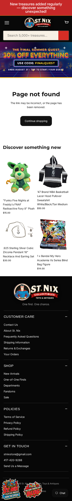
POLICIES (12, 409)
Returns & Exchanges (17, 348)
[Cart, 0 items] (66, 22)
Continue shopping (36, 120)
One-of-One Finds (15, 379)
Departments (12, 385)
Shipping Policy (13, 434)
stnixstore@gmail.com (18, 454)
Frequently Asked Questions (21, 336)
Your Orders (11, 354)
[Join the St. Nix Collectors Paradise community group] (10, 489)
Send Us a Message (16, 466)
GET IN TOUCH (16, 446)
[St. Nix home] (37, 22)
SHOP (9, 366)
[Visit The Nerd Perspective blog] (33, 490)
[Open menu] (7, 23)
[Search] (63, 35)
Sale (6, 397)
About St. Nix (12, 330)
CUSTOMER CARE (19, 316)
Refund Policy (12, 428)
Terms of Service (14, 416)
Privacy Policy (12, 422)
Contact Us (11, 324)
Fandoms (9, 391)
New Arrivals (11, 373)
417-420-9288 (13, 460)
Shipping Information (17, 342)
